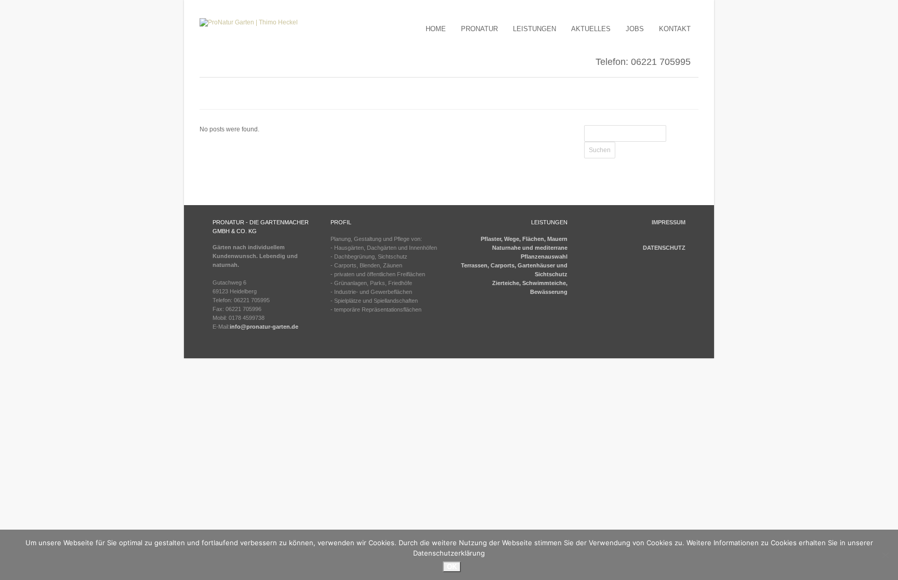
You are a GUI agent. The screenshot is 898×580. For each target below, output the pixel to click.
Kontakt (675, 29)
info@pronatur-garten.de (264, 326)
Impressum (668, 222)
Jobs (635, 29)
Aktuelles (591, 29)
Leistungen (534, 29)
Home (436, 29)
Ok (452, 567)
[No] (885, 555)
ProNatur (479, 29)
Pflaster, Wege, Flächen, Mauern (524, 239)
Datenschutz (664, 248)
